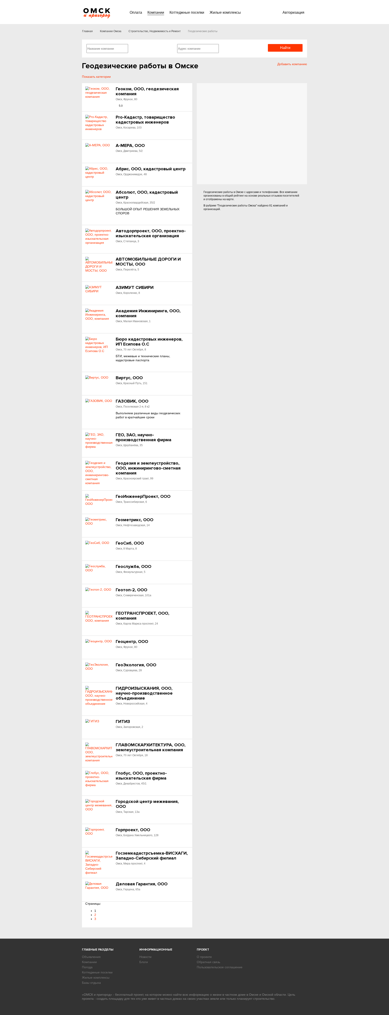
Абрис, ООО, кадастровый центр (150, 169)
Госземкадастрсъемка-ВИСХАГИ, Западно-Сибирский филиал (152, 856)
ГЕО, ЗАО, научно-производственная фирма (143, 437)
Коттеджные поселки (187, 12)
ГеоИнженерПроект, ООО (143, 496)
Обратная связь (208, 962)
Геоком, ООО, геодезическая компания (147, 91)
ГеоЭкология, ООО (136, 665)
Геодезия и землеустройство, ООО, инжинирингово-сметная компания (148, 468)
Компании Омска (110, 31)
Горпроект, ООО (133, 830)
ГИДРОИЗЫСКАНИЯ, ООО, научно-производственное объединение (144, 693)
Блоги (143, 962)
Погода (87, 967)
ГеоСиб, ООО (130, 543)
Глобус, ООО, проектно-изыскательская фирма (141, 776)
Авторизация (293, 12)
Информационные (155, 949)
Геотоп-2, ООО (131, 590)
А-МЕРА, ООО (130, 145)
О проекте (204, 957)
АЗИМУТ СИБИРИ (135, 287)
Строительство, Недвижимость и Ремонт (155, 31)
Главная (87, 31)
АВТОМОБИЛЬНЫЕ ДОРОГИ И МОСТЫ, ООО (148, 262)
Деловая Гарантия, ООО (141, 884)
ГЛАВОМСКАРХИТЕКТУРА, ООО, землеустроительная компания (150, 747)
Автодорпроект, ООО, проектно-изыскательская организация (151, 233)
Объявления (91, 957)
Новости (145, 957)
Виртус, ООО (129, 378)
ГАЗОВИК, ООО (132, 401)
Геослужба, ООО (133, 566)
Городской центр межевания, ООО (147, 804)
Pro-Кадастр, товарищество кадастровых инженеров (145, 120)
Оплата (136, 12)
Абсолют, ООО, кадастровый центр (147, 195)
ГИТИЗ (123, 721)
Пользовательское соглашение (219, 967)
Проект (203, 949)
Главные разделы (97, 949)
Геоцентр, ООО (132, 641)
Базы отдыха (91, 982)
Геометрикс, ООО (134, 520)
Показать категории (96, 76)
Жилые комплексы (225, 12)
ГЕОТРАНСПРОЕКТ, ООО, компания (142, 616)
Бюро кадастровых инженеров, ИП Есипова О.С (149, 342)
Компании (155, 12)
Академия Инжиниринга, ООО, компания (148, 313)
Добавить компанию (292, 64)
